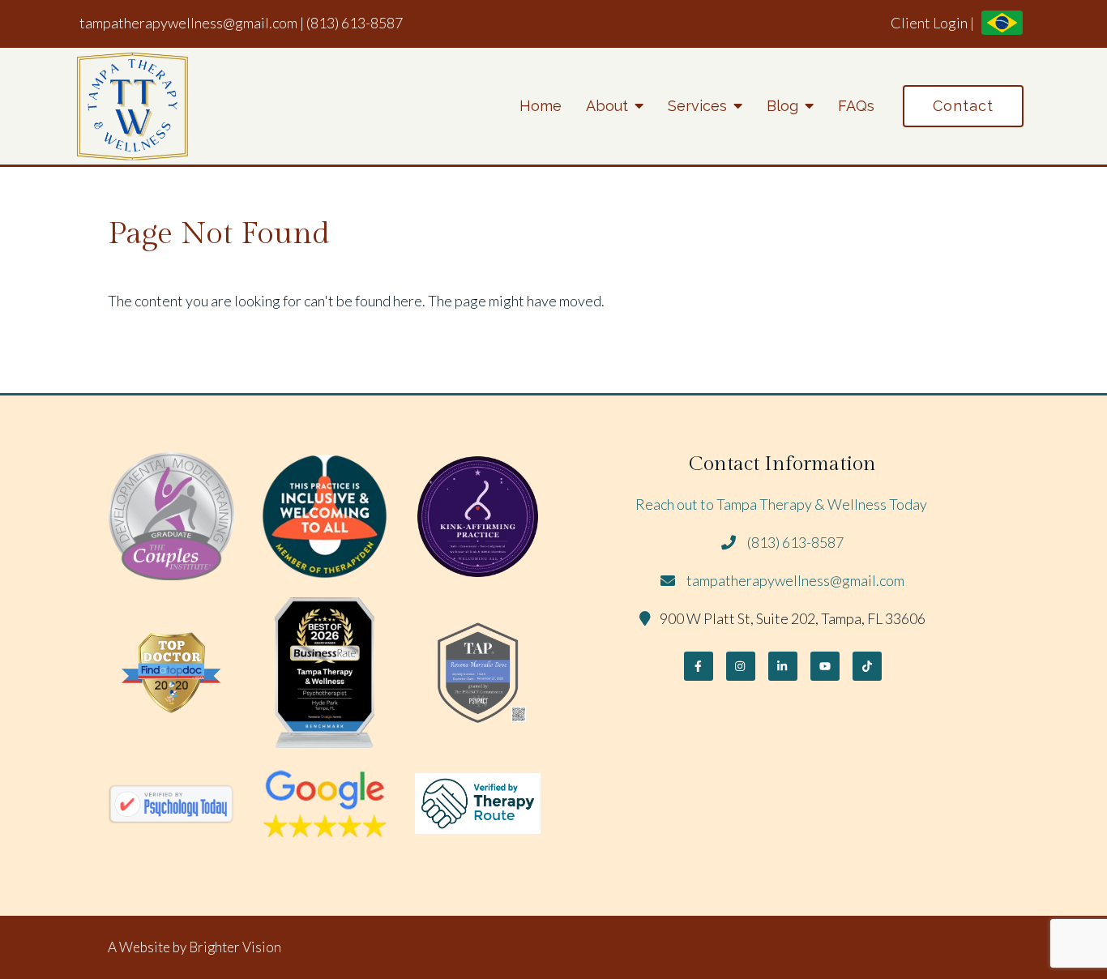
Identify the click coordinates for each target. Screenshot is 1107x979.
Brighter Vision (235, 946)
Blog (782, 105)
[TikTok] (867, 666)
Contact (963, 105)
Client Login (929, 23)
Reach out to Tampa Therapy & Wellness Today (782, 504)
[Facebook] (698, 666)
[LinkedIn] (782, 666)
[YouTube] (825, 666)
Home (540, 105)
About (607, 105)
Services (697, 105)
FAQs (856, 105)
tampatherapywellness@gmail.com (188, 23)
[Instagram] (740, 666)
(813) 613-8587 (354, 23)
